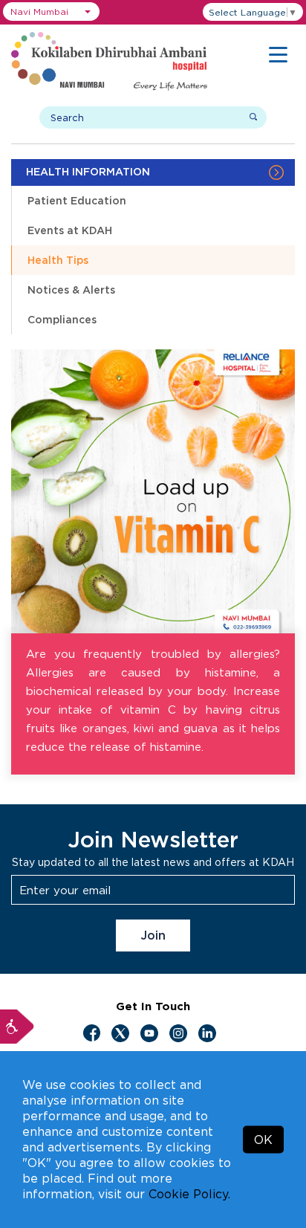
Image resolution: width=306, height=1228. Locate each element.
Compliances (62, 319)
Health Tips (57, 259)
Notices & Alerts (71, 289)
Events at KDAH (69, 230)
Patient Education (76, 200)
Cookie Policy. (189, 1193)
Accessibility (17, 1026)
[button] (51, 11)
